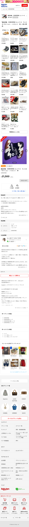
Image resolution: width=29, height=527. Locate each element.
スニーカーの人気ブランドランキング (18, 372)
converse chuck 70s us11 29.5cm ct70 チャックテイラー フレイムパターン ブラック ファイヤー (6, 93)
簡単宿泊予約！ (24, 503)
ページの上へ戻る (14, 381)
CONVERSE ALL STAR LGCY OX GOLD (5, 40)
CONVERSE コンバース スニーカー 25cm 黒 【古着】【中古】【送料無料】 (6, 58)
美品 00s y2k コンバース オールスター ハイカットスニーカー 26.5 (23, 40)
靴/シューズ (14, 226)
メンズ (12, 224)
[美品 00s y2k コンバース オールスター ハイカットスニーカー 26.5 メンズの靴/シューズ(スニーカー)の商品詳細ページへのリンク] (23, 32)
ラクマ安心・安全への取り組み (18, 191)
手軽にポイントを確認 (24, 512)
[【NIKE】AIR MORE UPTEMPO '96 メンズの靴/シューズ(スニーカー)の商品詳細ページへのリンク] (14, 100)
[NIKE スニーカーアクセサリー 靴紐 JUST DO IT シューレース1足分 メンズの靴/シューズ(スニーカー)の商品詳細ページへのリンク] (6, 100)
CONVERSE (4, 173)
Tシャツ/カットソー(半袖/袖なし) (14, 71)
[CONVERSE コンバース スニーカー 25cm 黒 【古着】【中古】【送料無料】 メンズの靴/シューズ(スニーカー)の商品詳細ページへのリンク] (6, 49)
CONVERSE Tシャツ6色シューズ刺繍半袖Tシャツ (14, 74)
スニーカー (3, 37)
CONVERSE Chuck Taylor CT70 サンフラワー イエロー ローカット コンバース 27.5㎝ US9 (6, 76)
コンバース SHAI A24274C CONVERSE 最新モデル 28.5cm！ (14, 91)
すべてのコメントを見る (20, 307)
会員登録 (25, 5)
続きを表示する (22, 215)
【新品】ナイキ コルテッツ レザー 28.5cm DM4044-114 (23, 108)
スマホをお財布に (14, 512)
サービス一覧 (4, 517)
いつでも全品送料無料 (14, 503)
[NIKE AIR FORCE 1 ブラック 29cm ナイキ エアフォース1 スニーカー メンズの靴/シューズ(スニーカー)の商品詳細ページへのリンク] (23, 83)
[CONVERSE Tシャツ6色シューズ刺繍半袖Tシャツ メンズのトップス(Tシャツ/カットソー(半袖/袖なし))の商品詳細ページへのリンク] (14, 66)
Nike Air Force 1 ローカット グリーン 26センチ (14, 125)
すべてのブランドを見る (14, 418)
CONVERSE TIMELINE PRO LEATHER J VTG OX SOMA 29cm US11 (14, 57)
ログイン (18, 5)
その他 (20, 71)
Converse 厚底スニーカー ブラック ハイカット (14, 40)
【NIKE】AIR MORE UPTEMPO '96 (14, 108)
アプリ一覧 (17, 517)
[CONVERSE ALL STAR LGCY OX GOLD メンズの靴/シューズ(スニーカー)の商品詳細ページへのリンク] (6, 32)
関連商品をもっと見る (15, 132)
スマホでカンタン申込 (5, 512)
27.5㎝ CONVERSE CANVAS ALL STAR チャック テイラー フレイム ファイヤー (23, 58)
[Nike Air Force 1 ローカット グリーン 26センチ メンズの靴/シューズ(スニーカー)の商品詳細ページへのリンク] (14, 117)
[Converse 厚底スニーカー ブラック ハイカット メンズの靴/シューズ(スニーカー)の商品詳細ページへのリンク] (14, 32)
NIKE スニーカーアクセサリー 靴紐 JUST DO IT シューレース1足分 (5, 109)
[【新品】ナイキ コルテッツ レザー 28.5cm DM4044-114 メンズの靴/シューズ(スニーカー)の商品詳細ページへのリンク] (23, 100)
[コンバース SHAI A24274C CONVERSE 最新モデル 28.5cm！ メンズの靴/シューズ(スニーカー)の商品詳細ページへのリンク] (14, 83)
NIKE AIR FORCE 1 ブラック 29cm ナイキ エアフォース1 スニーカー (23, 92)
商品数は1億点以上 (4, 503)
